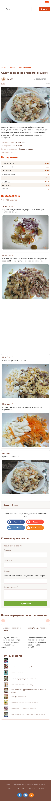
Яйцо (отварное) (7, 167)
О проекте (10, 788)
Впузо (3, 68)
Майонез (5, 189)
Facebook (17, 522)
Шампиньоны (6, 185)
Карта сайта (21, 788)
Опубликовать (25, 604)
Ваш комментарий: (11, 587)
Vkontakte (18, 528)
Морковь (5, 178)
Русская (19, 146)
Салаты (12, 68)
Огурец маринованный (9, 174)
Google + (36, 522)
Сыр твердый (6, 170)
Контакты (32, 788)
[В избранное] (48, 79)
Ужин (12, 152)
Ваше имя (7, 550)
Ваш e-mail (8, 560)
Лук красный (6, 181)
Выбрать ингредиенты (35, 9)
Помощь (41, 788)
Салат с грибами (24, 68)
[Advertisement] (25, 39)
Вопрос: (7, 571)
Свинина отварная (8, 163)
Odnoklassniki (36, 528)
